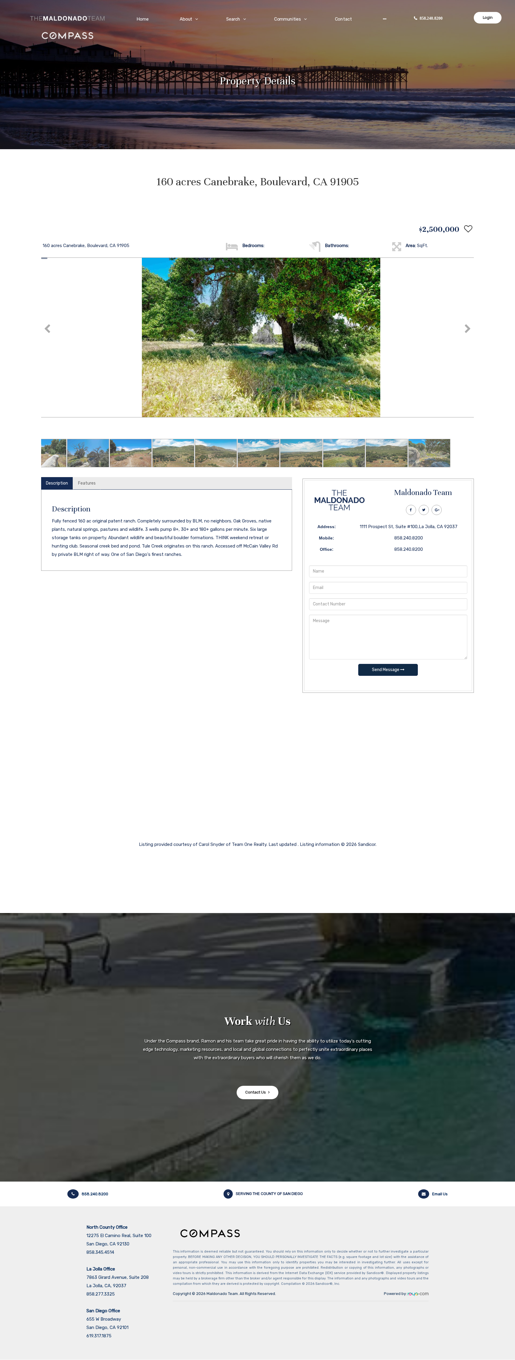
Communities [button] (287, 19)
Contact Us (255, 1092)
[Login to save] (466, 229)
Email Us (440, 1194)
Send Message (386, 669)
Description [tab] (57, 483)
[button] (385, 19)
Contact (343, 19)
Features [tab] (87, 483)
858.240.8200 (431, 18)
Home (143, 19)
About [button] (186, 19)
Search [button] (234, 19)
